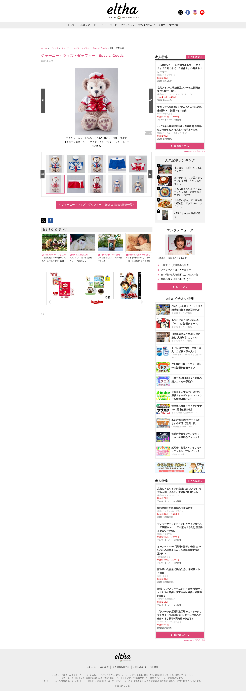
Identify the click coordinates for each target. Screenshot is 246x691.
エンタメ (54, 48)
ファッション (128, 25)
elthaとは (92, 667)
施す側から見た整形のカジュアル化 (179, 274)
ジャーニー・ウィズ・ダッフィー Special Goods (84, 48)
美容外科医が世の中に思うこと (177, 279)
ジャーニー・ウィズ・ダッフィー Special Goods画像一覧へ (98, 204)
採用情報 (154, 667)
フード (113, 25)
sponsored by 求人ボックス (194, 151)
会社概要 (104, 667)
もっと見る (181, 286)
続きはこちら (181, 145)
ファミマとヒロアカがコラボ (176, 269)
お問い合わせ (139, 667)
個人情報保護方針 (121, 667)
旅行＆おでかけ (146, 25)
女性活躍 (174, 25)
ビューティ (100, 25)
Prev (43, 101)
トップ (70, 25)
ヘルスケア (84, 25)
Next (151, 101)
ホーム (44, 48)
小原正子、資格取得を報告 (175, 265)
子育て (162, 25)
